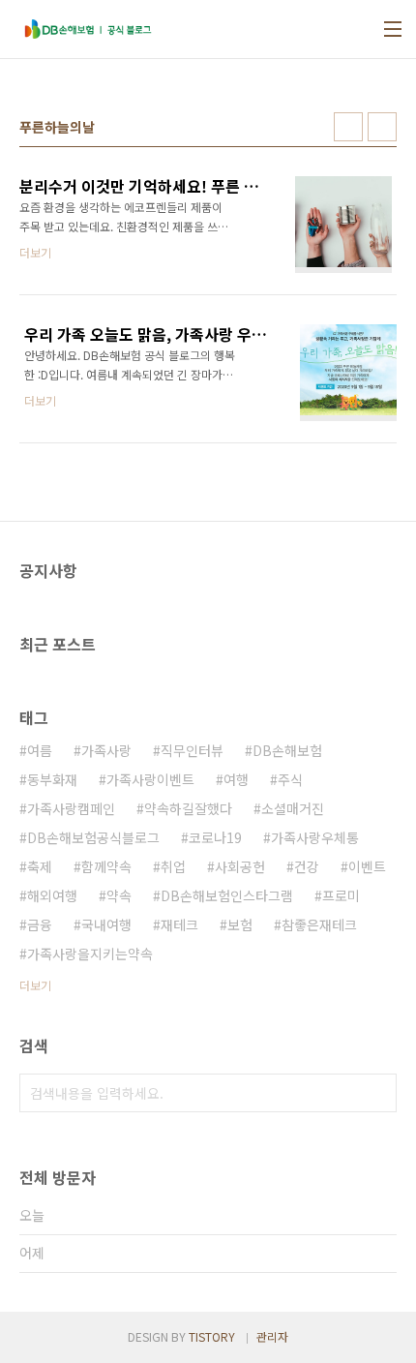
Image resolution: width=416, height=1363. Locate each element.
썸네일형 (348, 126)
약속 (119, 895)
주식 (290, 779)
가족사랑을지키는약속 (90, 953)
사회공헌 (240, 866)
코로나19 (215, 837)
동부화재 (52, 779)
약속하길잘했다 (188, 808)
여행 (236, 779)
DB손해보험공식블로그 (93, 837)
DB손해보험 (287, 750)
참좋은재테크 (319, 924)
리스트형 (382, 126)
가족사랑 (106, 750)
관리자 (272, 1336)
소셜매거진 (292, 808)
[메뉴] (393, 29)
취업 (173, 866)
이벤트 (367, 866)
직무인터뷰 (192, 750)
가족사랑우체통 (315, 837)
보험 (240, 924)
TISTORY (212, 1336)
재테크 (179, 924)
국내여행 (106, 924)
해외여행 (52, 895)
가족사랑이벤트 (150, 779)
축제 (39, 866)
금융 (39, 924)
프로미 (341, 895)
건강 (306, 866)
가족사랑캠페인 (71, 808)
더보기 (35, 985)
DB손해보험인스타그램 (227, 895)
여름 (39, 750)
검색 (377, 1093)
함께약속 (106, 866)
